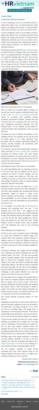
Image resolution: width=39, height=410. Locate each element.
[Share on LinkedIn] (37, 371)
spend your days (33, 186)
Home (3, 401)
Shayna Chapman (27, 50)
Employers (20, 401)
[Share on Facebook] (34, 371)
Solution (17, 407)
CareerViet (25, 407)
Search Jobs (10, 401)
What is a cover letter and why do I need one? (16, 385)
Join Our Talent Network (19, 11)
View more (4, 394)
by (21, 407)
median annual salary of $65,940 (11, 343)
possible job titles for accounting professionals (22, 114)
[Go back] (35, 377)
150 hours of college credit (21, 151)
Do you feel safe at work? (10, 391)
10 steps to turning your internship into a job (15, 382)
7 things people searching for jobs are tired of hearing (18, 387)
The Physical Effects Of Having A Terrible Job (16, 380)
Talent (13, 407)
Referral (28, 401)
